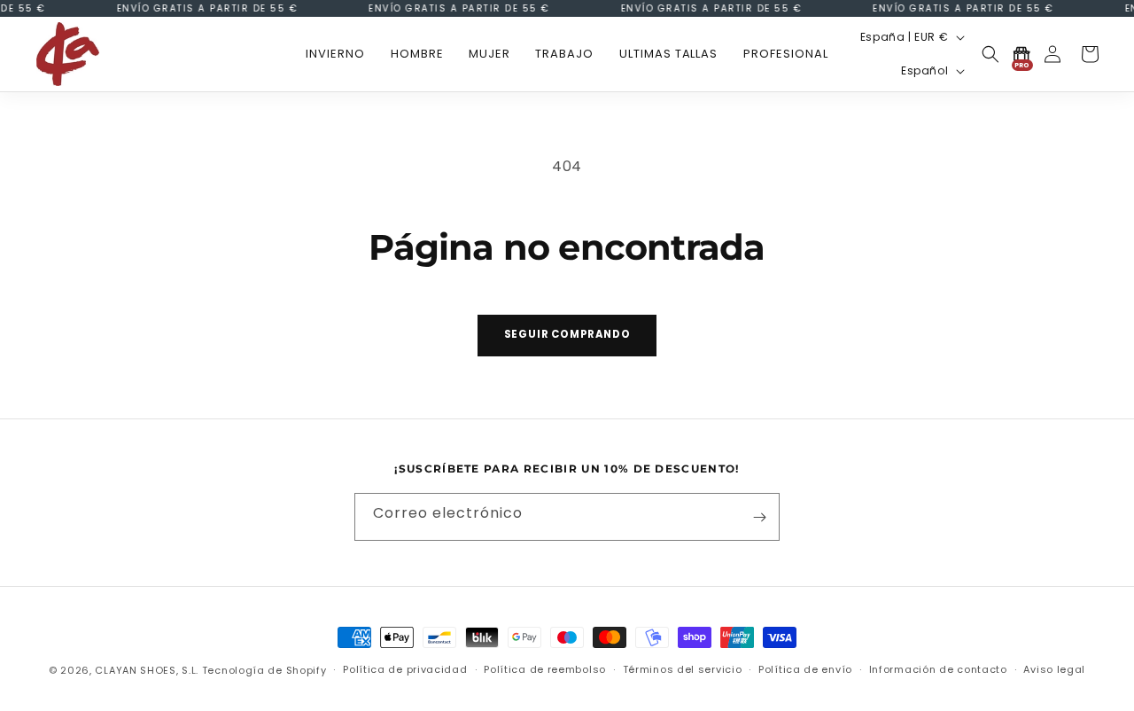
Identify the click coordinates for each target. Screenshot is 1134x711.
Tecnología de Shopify (264, 670)
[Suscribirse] (759, 518)
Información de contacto (938, 669)
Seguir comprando (567, 334)
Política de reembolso (545, 669)
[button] (416, 54)
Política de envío (805, 669)
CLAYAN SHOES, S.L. (146, 670)
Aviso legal (1054, 669)
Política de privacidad (405, 669)
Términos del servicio (682, 669)
